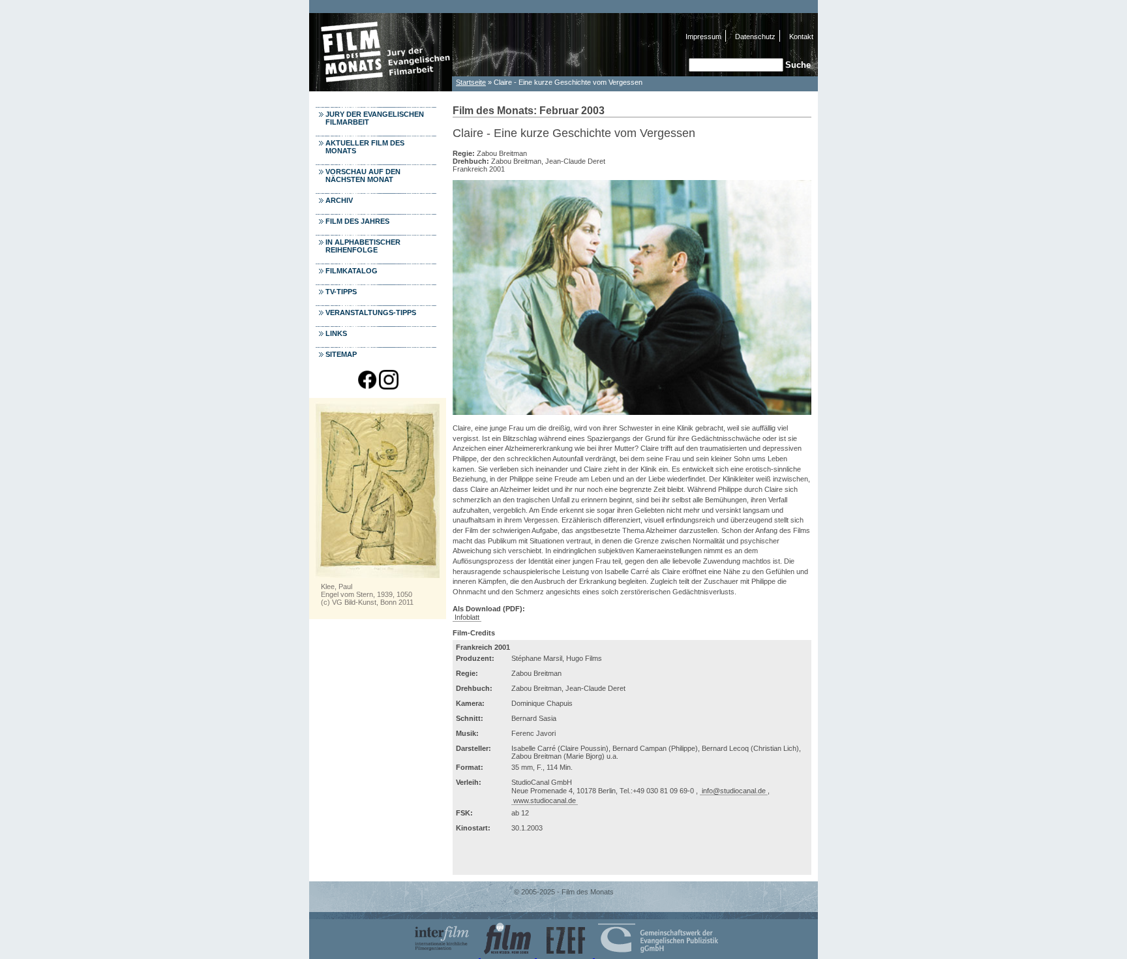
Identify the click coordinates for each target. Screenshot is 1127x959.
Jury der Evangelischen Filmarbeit (374, 118)
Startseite (471, 82)
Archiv (339, 200)
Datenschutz (755, 36)
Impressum (703, 36)
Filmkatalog (351, 271)
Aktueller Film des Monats (364, 147)
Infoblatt (467, 617)
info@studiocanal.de (734, 791)
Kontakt (801, 36)
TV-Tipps (341, 292)
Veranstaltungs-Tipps (370, 312)
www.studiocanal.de (544, 800)
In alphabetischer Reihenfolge (362, 246)
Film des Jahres (357, 221)
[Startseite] (381, 87)
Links (336, 333)
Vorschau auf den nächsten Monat (362, 175)
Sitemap (341, 354)
